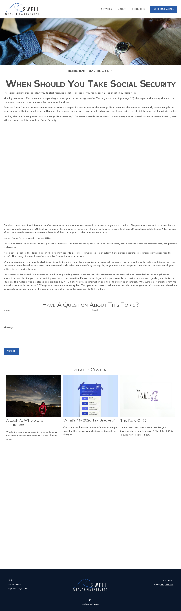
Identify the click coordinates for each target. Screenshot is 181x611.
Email (95, 311)
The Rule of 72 (133, 420)
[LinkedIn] (90, 600)
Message (8, 327)
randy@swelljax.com (90, 604)
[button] (106, 9)
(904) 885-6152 (166, 585)
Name (7, 311)
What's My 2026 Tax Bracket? (89, 420)
